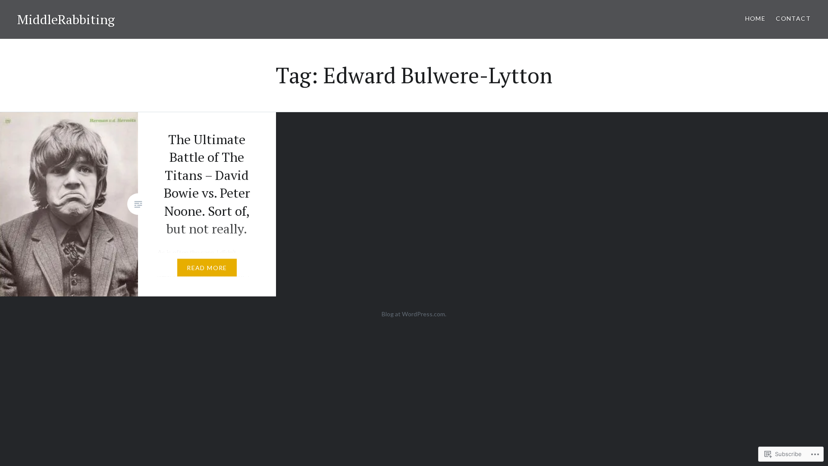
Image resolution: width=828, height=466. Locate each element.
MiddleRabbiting (66, 19)
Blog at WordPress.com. (414, 314)
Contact (793, 18)
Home (755, 18)
